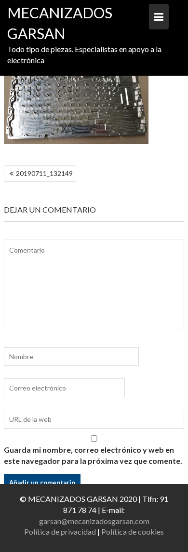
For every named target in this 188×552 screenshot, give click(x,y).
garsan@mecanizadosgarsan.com (94, 520)
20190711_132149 (44, 173)
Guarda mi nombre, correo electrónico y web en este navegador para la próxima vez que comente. (93, 455)
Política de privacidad (60, 531)
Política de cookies (132, 531)
